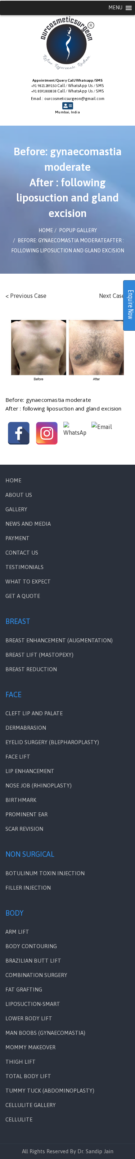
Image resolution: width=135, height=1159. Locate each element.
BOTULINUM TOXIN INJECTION (45, 873)
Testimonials (24, 567)
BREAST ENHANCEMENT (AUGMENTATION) (59, 640)
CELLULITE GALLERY (30, 1105)
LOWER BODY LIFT (28, 1018)
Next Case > (114, 295)
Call (61, 85)
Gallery (16, 509)
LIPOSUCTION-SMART (32, 1004)
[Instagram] (46, 433)
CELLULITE (18, 1119)
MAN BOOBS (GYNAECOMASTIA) (45, 1033)
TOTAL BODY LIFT (28, 1076)
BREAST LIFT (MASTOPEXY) (39, 655)
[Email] (102, 433)
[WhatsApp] (74, 433)
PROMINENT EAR (26, 814)
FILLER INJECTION (28, 888)
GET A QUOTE (22, 596)
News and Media (28, 524)
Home (13, 480)
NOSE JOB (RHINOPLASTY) (38, 785)
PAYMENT (17, 538)
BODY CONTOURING (31, 946)
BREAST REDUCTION (31, 669)
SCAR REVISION (24, 829)
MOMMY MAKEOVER (30, 1047)
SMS (100, 85)
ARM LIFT (17, 932)
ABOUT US (18, 495)
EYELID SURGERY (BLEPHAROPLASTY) (52, 742)
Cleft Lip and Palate (34, 713)
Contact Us (21, 553)
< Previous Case (25, 295)
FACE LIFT (17, 757)
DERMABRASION (25, 728)
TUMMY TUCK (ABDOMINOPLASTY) (49, 1091)
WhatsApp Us (80, 85)
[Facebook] (18, 433)
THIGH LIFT (20, 1062)
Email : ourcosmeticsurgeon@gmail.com (67, 98)
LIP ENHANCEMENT (29, 771)
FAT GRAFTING (23, 989)
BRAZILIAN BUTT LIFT (33, 961)
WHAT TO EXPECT (28, 581)
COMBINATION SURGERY (36, 975)
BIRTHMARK (20, 800)
